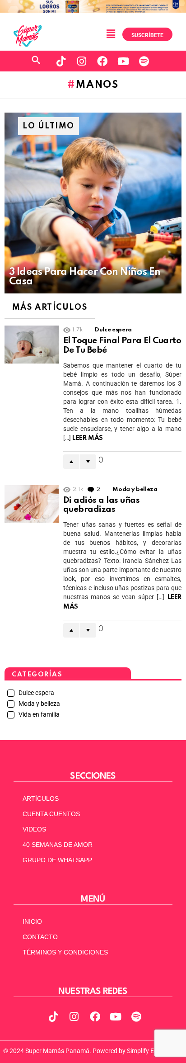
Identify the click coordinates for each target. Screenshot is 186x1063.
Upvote (71, 461)
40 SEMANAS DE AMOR (58, 844)
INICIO (32, 921)
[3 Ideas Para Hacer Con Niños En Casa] (93, 203)
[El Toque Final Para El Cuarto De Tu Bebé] (32, 345)
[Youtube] (123, 61)
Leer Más (87, 438)
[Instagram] (81, 61)
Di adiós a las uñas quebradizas (101, 505)
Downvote (88, 461)
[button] (110, 34)
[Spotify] (144, 61)
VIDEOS (34, 829)
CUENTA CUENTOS (51, 813)
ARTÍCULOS (41, 798)
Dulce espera (113, 330)
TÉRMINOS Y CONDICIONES (65, 952)
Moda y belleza (134, 489)
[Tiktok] (61, 61)
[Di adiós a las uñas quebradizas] (32, 504)
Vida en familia (38, 714)
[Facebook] (102, 61)
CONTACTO (40, 936)
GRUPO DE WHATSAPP (57, 860)
